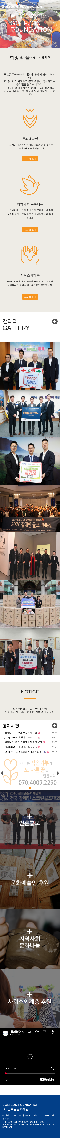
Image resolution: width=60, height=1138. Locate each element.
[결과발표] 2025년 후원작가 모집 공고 (23, 742)
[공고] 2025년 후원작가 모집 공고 (21, 747)
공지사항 (11, 725)
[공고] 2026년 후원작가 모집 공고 (21, 737)
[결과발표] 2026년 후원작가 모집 (20, 732)
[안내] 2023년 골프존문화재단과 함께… (24, 751)
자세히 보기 (30, 158)
